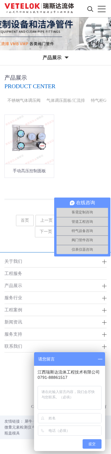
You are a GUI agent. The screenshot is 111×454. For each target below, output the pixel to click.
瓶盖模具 (12, 433)
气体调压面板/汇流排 (65, 100)
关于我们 (13, 261)
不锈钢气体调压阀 (24, 100)
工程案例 (13, 309)
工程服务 (13, 273)
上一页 (46, 220)
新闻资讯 (13, 321)
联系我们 (13, 346)
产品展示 (13, 285)
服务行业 (13, 297)
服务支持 (13, 334)
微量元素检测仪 (17, 427)
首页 (25, 220)
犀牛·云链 (33, 421)
